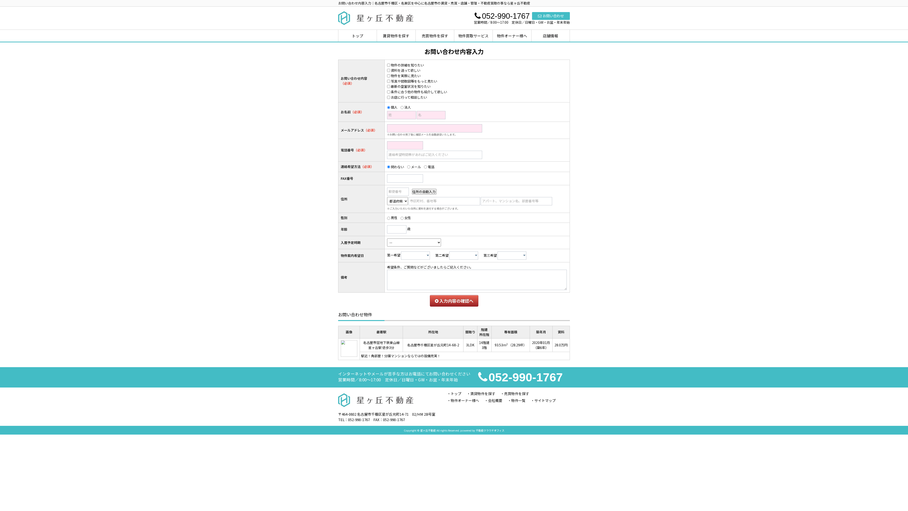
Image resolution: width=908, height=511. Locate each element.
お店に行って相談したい (409, 97)
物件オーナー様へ (512, 36)
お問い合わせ (553, 15)
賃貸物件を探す (396, 36)
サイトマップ (545, 400)
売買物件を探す (435, 36)
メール (416, 166)
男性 (394, 217)
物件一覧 (518, 400)
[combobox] (415, 255)
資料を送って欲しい (405, 70)
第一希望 (393, 255)
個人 (394, 107)
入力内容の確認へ (455, 301)
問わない (397, 166)
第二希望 (442, 255)
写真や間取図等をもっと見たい (414, 81)
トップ (357, 36)
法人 (407, 107)
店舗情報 (550, 36)
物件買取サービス (473, 36)
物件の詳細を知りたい (407, 65)
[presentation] (428, 255)
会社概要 (495, 400)
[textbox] (416, 255)
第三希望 (490, 255)
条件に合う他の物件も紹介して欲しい (419, 91)
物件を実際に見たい (406, 75)
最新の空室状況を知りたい (411, 86)
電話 (431, 166)
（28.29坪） (517, 345)
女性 (407, 217)
